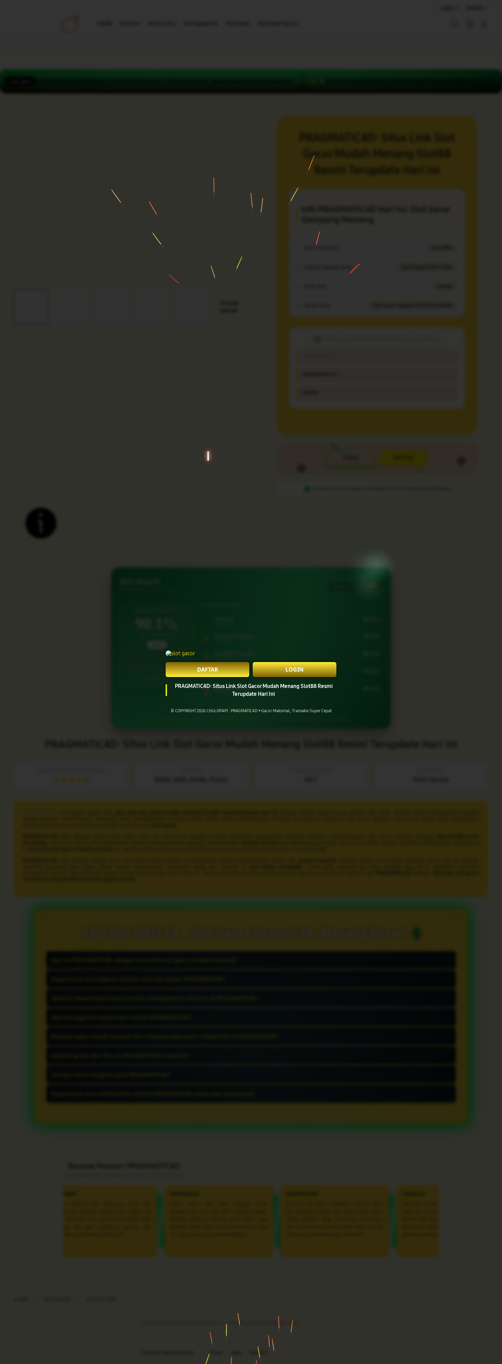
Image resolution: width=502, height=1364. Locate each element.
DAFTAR (207, 669)
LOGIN (294, 669)
